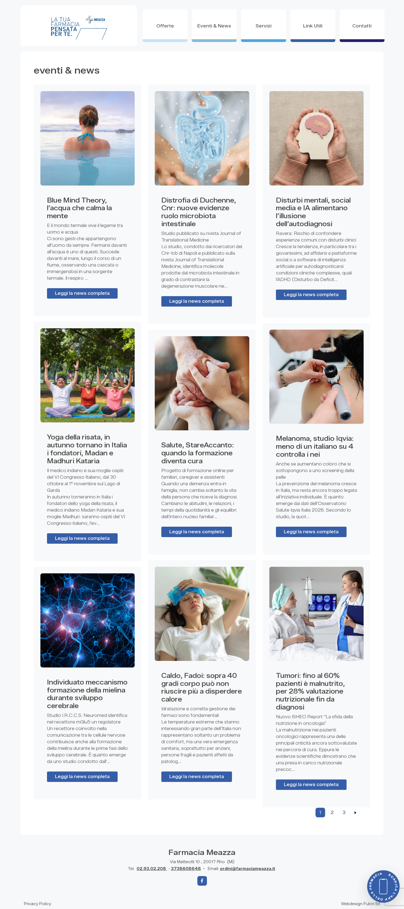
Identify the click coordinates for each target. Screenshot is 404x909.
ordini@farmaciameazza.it (247, 868)
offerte (165, 26)
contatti (362, 26)
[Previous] (355, 812)
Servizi (264, 26)
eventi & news (214, 26)
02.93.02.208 (152, 868)
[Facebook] (202, 881)
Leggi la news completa (82, 293)
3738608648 (186, 868)
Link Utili (312, 26)
